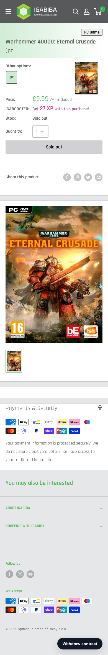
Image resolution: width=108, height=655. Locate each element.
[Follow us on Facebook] (9, 574)
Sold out (54, 147)
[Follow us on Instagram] (20, 574)
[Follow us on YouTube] (30, 574)
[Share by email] (98, 177)
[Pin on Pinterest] (77, 177)
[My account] (86, 12)
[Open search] (76, 12)
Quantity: (14, 131)
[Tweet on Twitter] (88, 177)
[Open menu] (8, 11)
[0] (97, 11)
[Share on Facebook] (67, 177)
